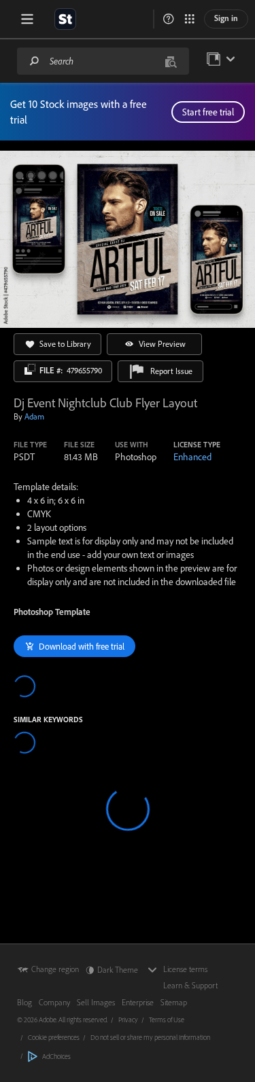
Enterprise (138, 1002)
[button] (168, 19)
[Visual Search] (170, 60)
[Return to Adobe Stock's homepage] (65, 19)
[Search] (35, 60)
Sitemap (173, 1002)
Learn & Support (190, 985)
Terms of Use (166, 1019)
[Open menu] (27, 19)
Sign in (226, 18)
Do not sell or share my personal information (150, 1037)
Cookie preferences (54, 1037)
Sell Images (96, 1002)
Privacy (128, 1019)
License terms (185, 969)
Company (54, 1002)
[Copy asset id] (30, 369)
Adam (34, 416)
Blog (24, 1002)
